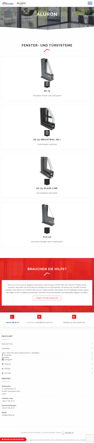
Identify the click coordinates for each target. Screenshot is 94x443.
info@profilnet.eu (44, 322)
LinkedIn (7, 368)
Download (5, 348)
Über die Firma (7, 344)
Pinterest (7, 364)
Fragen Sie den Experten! (13, 439)
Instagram (8, 359)
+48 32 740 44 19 (8, 401)
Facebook (7, 355)
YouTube (7, 373)
